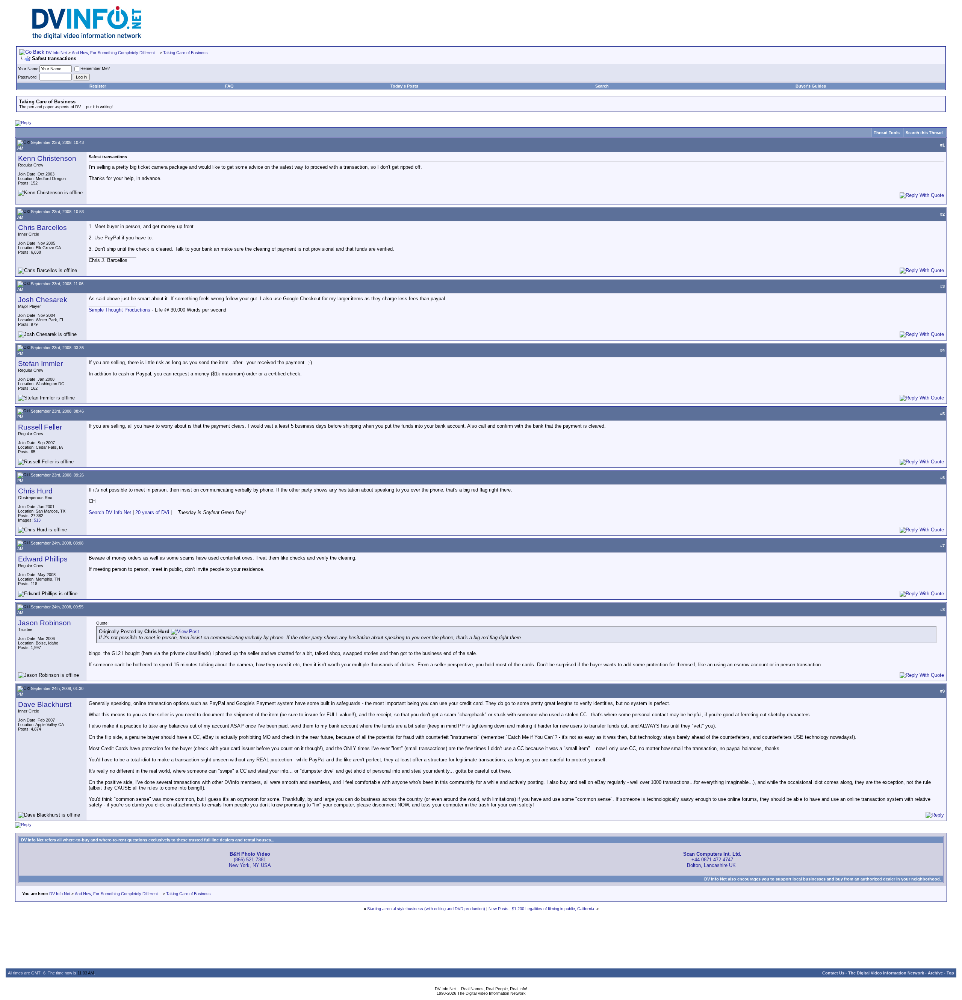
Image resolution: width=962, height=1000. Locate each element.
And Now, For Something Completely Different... (115, 52)
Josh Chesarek (42, 300)
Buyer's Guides (811, 86)
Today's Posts (404, 86)
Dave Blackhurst (44, 704)
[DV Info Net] (86, 38)
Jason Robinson (44, 623)
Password (27, 77)
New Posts (498, 908)
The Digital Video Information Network (886, 973)
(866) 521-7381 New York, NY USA (250, 859)
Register (97, 86)
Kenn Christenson (47, 158)
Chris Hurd (35, 491)
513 (37, 520)
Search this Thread (924, 132)
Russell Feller (40, 427)
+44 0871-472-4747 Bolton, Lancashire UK (712, 859)
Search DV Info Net (110, 512)
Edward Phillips (43, 559)
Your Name (28, 69)
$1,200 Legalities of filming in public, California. (553, 908)
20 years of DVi (153, 512)
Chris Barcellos (42, 227)
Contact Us (833, 973)
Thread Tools (887, 132)
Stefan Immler (40, 364)
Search (602, 86)
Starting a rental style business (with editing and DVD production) (426, 908)
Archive (935, 973)
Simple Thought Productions (119, 310)
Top (950, 973)
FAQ (229, 86)
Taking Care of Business (185, 52)
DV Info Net (56, 52)
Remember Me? (95, 68)
